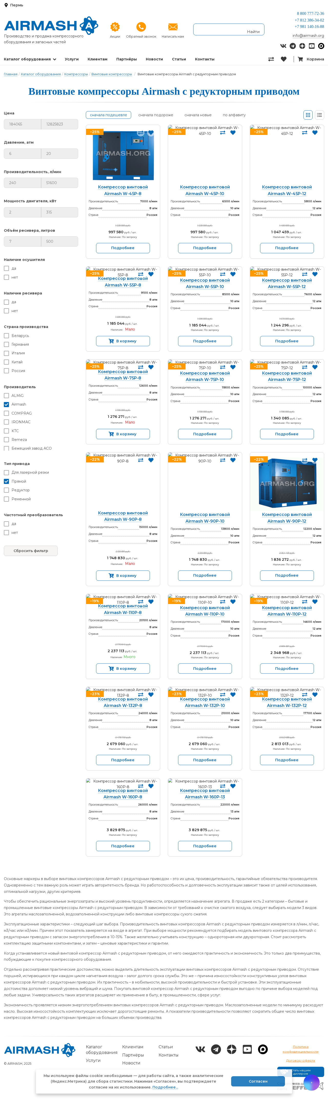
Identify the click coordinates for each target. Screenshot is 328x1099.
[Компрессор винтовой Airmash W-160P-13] (205, 784)
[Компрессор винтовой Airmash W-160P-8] (123, 784)
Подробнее (123, 248)
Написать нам (173, 36)
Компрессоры (76, 74)
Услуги (72, 59)
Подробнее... (165, 1087)
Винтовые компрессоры (111, 74)
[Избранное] (287, 59)
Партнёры (126, 59)
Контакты (204, 59)
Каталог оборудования (27, 59)
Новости (154, 59)
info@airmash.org (308, 35)
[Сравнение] (274, 59)
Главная (10, 74)
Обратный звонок (141, 36)
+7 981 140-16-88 (309, 26)
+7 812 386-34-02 (309, 20)
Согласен (258, 1081)
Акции (115, 36)
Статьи (179, 59)
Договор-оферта (300, 1060)
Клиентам (97, 59)
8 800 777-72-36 (310, 13)
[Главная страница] (51, 25)
